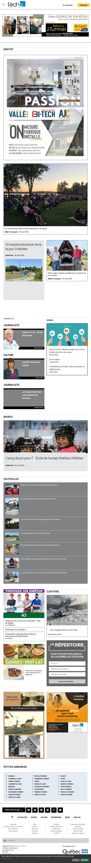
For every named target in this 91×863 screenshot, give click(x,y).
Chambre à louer (14, 779)
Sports (8, 417)
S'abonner (83, 5)
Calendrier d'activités (78, 824)
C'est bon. (84, 860)
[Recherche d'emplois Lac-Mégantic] (24, 603)
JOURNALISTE (11, 325)
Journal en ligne (78, 829)
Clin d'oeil (53, 591)
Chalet (63, 776)
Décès (67, 817)
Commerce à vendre (41, 779)
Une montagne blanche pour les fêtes (63, 630)
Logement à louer (15, 784)
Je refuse (75, 860)
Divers (36, 781)
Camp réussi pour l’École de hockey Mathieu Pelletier (44, 458)
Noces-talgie (54, 359)
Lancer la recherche (66, 681)
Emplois (77, 817)
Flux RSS (56, 833)
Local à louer (66, 781)
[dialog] (45, 858)
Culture (8, 355)
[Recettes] (24, 654)
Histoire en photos (78, 833)
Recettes (78, 826)
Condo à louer (39, 794)
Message (11, 786)
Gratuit (8, 49)
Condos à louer (14, 797)
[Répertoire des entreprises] (67, 649)
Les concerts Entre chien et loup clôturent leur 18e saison (26, 229)
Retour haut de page (12, 810)
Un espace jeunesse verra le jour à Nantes (23, 246)
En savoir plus (6, 859)
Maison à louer (40, 784)
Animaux (11, 776)
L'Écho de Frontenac (20, 846)
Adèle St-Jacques (11, 232)
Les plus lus (11, 479)
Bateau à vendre (40, 776)
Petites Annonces (15, 766)
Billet (35, 824)
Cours (63, 779)
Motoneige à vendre (15, 792)
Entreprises (56, 817)
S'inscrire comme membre (13, 826)
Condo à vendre (66, 794)
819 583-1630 (7, 854)
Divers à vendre (14, 781)
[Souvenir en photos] (24, 723)
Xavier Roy (9, 255)
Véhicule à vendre (67, 792)
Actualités (22, 817)
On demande (39, 789)
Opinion (50, 320)
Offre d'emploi (66, 786)
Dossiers (35, 833)
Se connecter (68, 5)
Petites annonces (56, 826)
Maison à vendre (67, 784)
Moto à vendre (66, 789)
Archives (35, 831)
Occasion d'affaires (41, 786)
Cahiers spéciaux (56, 831)
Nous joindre (13, 831)
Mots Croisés (78, 831)
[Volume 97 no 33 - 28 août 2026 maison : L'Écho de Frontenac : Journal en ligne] (45, 107)
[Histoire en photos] (24, 701)
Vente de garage (14, 794)
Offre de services (14, 789)
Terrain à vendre (40, 792)
